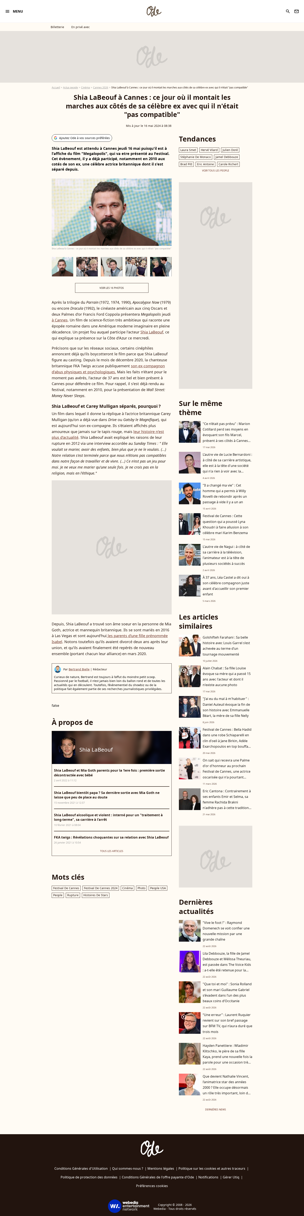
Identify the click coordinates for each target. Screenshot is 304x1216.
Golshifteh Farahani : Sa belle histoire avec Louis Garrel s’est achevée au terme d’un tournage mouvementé (226, 646)
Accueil (56, 87)
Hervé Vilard (209, 150)
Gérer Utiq (231, 1177)
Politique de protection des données (89, 1177)
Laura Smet (188, 150)
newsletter (296, 11)
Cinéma (85, 87)
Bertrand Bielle (79, 669)
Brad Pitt (186, 164)
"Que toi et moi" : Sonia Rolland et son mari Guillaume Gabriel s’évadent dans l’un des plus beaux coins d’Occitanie (227, 992)
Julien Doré (230, 150)
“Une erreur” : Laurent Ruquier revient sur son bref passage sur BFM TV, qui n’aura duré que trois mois (227, 1023)
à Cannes (60, 320)
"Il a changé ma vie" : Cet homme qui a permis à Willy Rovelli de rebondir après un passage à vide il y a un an (225, 493)
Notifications (208, 1177)
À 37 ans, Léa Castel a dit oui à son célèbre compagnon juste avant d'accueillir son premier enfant (226, 586)
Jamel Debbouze (226, 157)
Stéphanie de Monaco (195, 157)
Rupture (73, 895)
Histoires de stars (95, 895)
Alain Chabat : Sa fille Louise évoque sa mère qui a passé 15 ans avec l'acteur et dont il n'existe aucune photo (227, 676)
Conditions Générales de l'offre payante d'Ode (158, 1177)
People (57, 895)
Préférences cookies (152, 1186)
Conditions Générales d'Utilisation (81, 1168)
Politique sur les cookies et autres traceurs (211, 1168)
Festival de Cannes (66, 888)
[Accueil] (154, 11)
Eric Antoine (205, 164)
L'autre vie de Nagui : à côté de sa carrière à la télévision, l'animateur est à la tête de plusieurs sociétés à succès (226, 555)
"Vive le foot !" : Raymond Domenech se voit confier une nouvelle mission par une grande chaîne (226, 931)
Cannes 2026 (100, 87)
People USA (158, 888)
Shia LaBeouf (151, 332)
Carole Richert (228, 164)
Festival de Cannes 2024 (100, 888)
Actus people (70, 87)
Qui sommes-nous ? (127, 1168)
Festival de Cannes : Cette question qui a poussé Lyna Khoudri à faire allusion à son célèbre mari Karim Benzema (225, 524)
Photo (141, 888)
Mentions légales (160, 1168)
